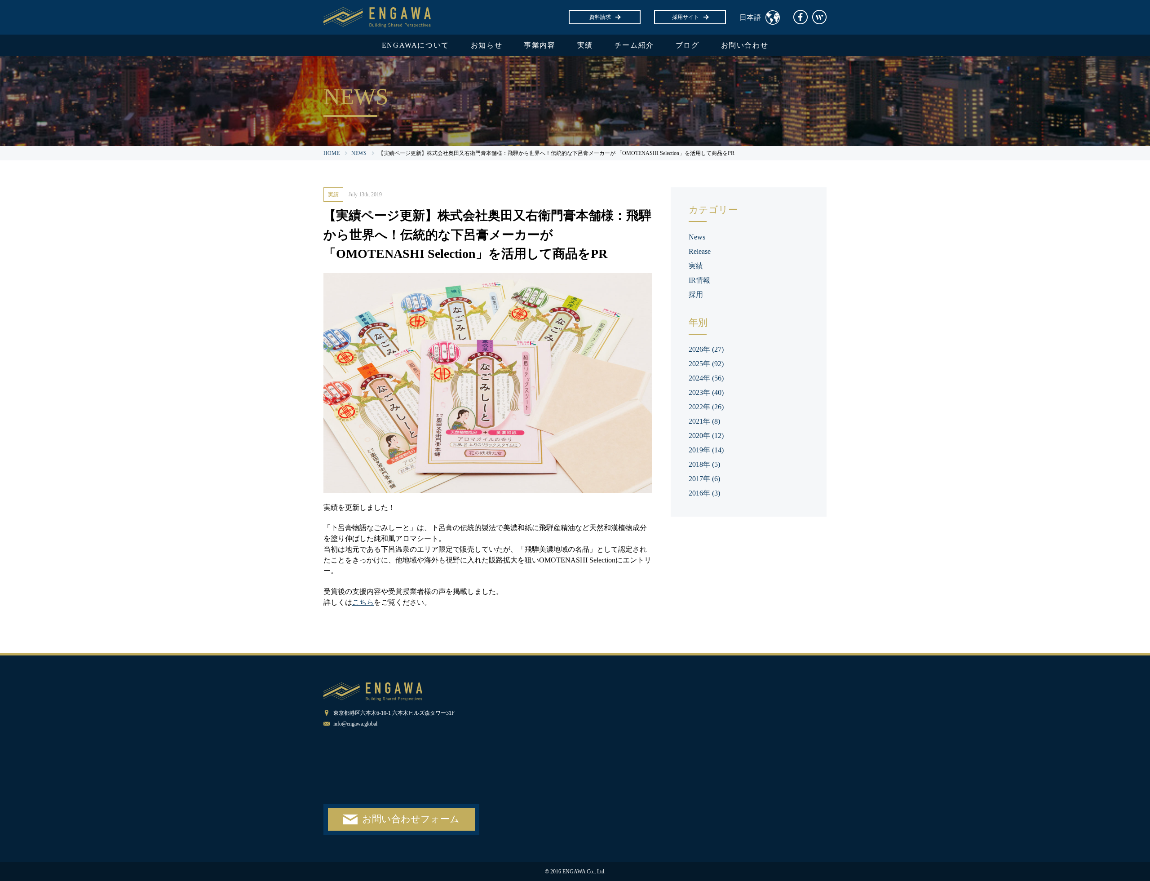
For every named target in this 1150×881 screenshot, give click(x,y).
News (697, 237)
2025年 (706, 363)
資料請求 (600, 17)
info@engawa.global (355, 724)
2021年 (704, 421)
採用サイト (685, 17)
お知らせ (486, 45)
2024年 (706, 378)
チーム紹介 (634, 45)
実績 (585, 45)
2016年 (704, 493)
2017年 (704, 479)
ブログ (687, 45)
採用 (696, 294)
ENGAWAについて (415, 45)
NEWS (359, 153)
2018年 (704, 464)
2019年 (706, 450)
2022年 (706, 407)
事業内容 (539, 45)
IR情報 (699, 280)
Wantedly (819, 17)
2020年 (706, 435)
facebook (800, 17)
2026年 (706, 349)
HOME (331, 153)
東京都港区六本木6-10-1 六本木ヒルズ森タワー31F (394, 713)
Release (700, 251)
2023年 (706, 392)
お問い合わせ (745, 45)
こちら (363, 602)
